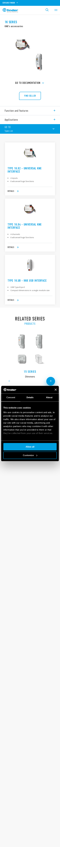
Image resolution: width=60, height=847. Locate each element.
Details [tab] (30, 397)
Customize (28, 455)
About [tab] (49, 397)
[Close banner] (56, 390)
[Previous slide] (9, 381)
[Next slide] (50, 381)
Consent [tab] (10, 397)
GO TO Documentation (27, 83)
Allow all (30, 446)
